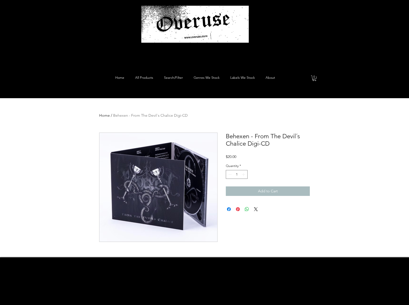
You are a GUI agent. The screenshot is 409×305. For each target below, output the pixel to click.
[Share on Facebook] (229, 209)
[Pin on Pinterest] (238, 209)
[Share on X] (256, 209)
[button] (314, 78)
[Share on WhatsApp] (247, 209)
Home (104, 115)
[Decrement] (229, 174)
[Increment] (244, 174)
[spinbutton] (236, 174)
